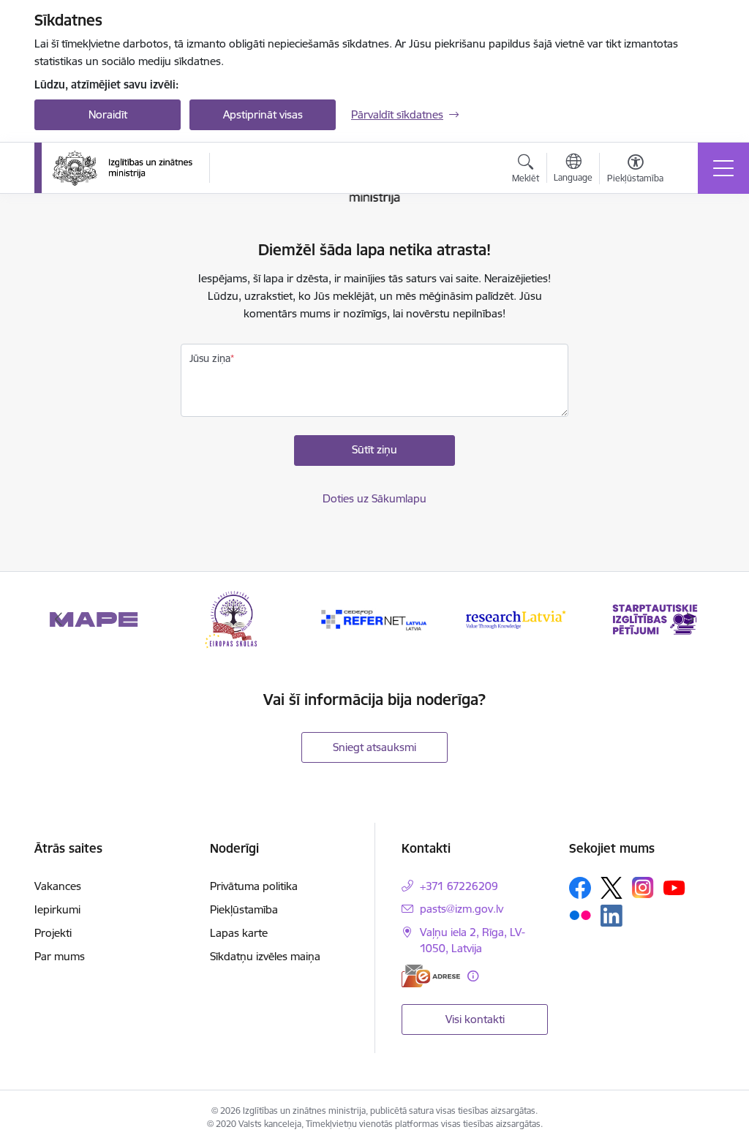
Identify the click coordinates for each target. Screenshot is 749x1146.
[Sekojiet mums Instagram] (643, 887)
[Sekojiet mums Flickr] (580, 915)
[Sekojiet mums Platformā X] (611, 888)
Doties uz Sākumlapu (374, 498)
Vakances (57, 886)
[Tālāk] (690, 619)
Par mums (59, 956)
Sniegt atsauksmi (374, 747)
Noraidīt (108, 114)
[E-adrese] (431, 976)
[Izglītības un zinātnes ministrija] (122, 168)
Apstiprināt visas (263, 114)
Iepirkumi (57, 909)
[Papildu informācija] (472, 975)
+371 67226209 (459, 886)
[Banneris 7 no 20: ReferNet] (374, 618)
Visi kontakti (475, 1019)
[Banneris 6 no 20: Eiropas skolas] (234, 618)
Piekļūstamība (244, 909)
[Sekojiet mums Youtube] (674, 887)
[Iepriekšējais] (58, 619)
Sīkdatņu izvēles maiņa (265, 956)
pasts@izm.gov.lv (461, 909)
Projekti (53, 933)
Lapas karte (239, 933)
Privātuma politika (254, 886)
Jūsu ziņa (209, 358)
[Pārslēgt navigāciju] (723, 168)
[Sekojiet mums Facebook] (580, 888)
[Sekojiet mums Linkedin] (611, 916)
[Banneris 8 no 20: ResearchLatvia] (515, 618)
